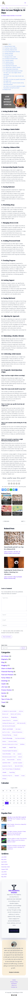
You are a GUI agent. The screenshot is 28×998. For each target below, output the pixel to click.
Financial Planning (7, 671)
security (19, 759)
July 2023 (3, 871)
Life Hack (16, 551)
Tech (2, 696)
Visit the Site (14, 930)
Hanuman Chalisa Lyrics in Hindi (10, 744)
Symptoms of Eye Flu (7, 766)
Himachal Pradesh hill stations (9, 750)
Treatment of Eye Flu (7, 775)
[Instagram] (16, 995)
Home (14, 980)
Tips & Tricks (5, 699)
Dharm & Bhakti (6, 668)
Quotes (3, 693)
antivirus (21, 711)
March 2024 (4, 864)
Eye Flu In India (6, 732)
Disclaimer (14, 983)
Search (23, 648)
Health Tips (12, 747)
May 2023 (3, 876)
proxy (3, 759)
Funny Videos (5, 677)
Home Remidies (6, 754)
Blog (14, 576)
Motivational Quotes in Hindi (9, 756)
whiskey (4, 778)
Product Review (6, 690)
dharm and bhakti (8, 729)
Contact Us (14, 987)
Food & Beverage (7, 738)
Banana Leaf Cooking (15, 714)
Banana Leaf (5, 714)
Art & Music (5, 656)
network (20, 756)
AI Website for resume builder (9, 711)
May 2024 (3, 859)
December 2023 (5, 866)
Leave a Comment (8, 551)
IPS (14, 753)
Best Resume (5, 717)
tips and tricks (19, 766)
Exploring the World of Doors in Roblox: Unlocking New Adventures (13, 572)
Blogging (4, 665)
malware (19, 753)
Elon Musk (18, 729)
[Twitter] (14, 995)
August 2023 (4, 869)
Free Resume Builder (20, 738)
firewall (15, 735)
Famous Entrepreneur (17, 732)
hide (9, 44)
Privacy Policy (14, 981)
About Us (14, 985)
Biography (4, 659)
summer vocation (17, 762)
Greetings (4, 681)
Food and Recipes (7, 674)
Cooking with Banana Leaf (8, 723)
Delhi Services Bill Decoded (8, 726)
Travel (3, 702)
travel (4, 772)
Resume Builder (11, 759)
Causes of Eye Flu (6, 720)
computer (15, 720)
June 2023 (4, 874)
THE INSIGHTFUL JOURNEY (14, 892)
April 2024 (4, 862)
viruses (23, 775)
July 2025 (3, 857)
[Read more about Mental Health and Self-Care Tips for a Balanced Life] (14, 538)
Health (3, 684)
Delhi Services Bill (21, 723)
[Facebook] (12, 995)
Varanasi (17, 775)
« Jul (2, 809)
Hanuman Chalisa (12, 741)
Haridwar (22, 744)
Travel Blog (12, 772)
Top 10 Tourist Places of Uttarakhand (11, 769)
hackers (4, 741)
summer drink (6, 762)
